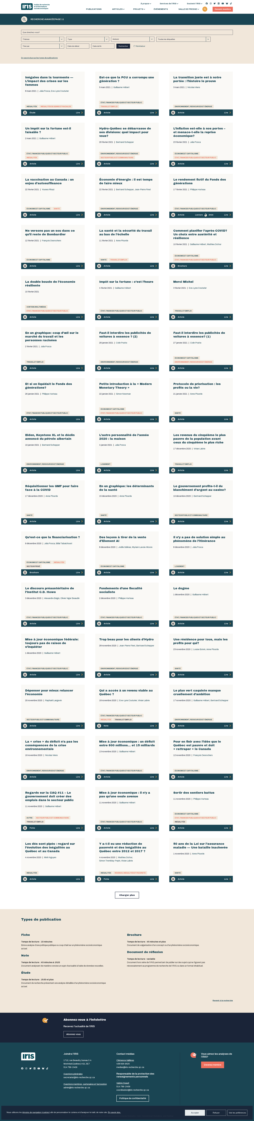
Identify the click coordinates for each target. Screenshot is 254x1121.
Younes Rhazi (48, 189)
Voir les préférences (237, 1113)
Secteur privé (33, 566)
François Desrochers (51, 241)
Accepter (195, 1113)
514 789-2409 (70, 1067)
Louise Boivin (199, 649)
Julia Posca (44, 91)
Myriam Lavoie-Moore (142, 547)
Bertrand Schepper (125, 142)
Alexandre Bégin (52, 598)
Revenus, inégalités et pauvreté (130, 873)
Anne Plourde (122, 241)
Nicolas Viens (193, 87)
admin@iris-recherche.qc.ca (77, 1087)
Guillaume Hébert (121, 87)
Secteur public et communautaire (117, 158)
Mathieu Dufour (214, 244)
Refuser (216, 1113)
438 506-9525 (123, 1064)
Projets (138, 9)
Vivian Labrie (199, 449)
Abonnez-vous (73, 1034)
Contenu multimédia (36, 307)
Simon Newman (123, 394)
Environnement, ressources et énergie (193, 106)
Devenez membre (212, 1065)
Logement (105, 464)
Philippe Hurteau (197, 189)
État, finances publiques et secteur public (121, 103)
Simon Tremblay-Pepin (109, 861)
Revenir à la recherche (223, 1000)
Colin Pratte (121, 343)
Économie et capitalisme (186, 154)
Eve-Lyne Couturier (60, 91)
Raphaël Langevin (53, 700)
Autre (29, 818)
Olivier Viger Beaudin (70, 598)
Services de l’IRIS (168, 4)
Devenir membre (223, 9)
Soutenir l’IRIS (193, 4)
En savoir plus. (114, 1112)
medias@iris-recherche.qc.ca (130, 1067)
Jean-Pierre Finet (143, 189)
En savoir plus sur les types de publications (39, 58)
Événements (161, 9)
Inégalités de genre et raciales (56, 106)
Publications (94, 9)
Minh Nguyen (50, 857)
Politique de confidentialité (132, 1098)
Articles (117, 9)
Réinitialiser (140, 46)
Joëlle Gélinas (124, 547)
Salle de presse (187, 9)
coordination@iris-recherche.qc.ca (132, 1090)
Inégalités (32, 106)
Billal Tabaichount (64, 543)
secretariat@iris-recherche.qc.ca (79, 1077)
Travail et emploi (109, 106)
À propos (145, 4)
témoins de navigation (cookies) (36, 1112)
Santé (57, 209)
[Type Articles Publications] (87, 39)
